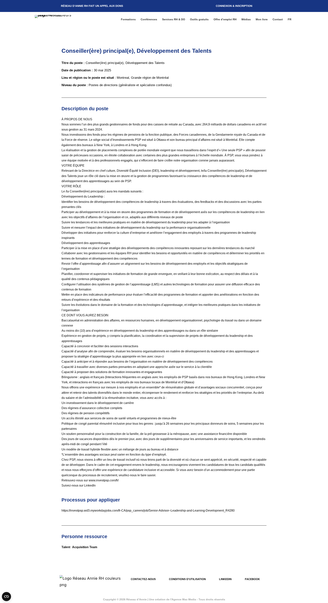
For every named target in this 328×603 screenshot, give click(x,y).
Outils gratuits (199, 19)
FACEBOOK (252, 579)
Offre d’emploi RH (225, 19)
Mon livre (262, 19)
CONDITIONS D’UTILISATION (187, 579)
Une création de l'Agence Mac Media (173, 599)
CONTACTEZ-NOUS (143, 579)
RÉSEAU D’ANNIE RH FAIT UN (92, 5)
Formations (128, 19)
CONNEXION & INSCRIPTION (234, 5)
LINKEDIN (225, 579)
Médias (246, 19)
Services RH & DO (173, 19)
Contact (278, 19)
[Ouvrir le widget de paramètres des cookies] (6, 596)
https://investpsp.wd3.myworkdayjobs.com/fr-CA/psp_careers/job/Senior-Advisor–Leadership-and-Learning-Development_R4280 (148, 510)
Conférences (149, 19)
